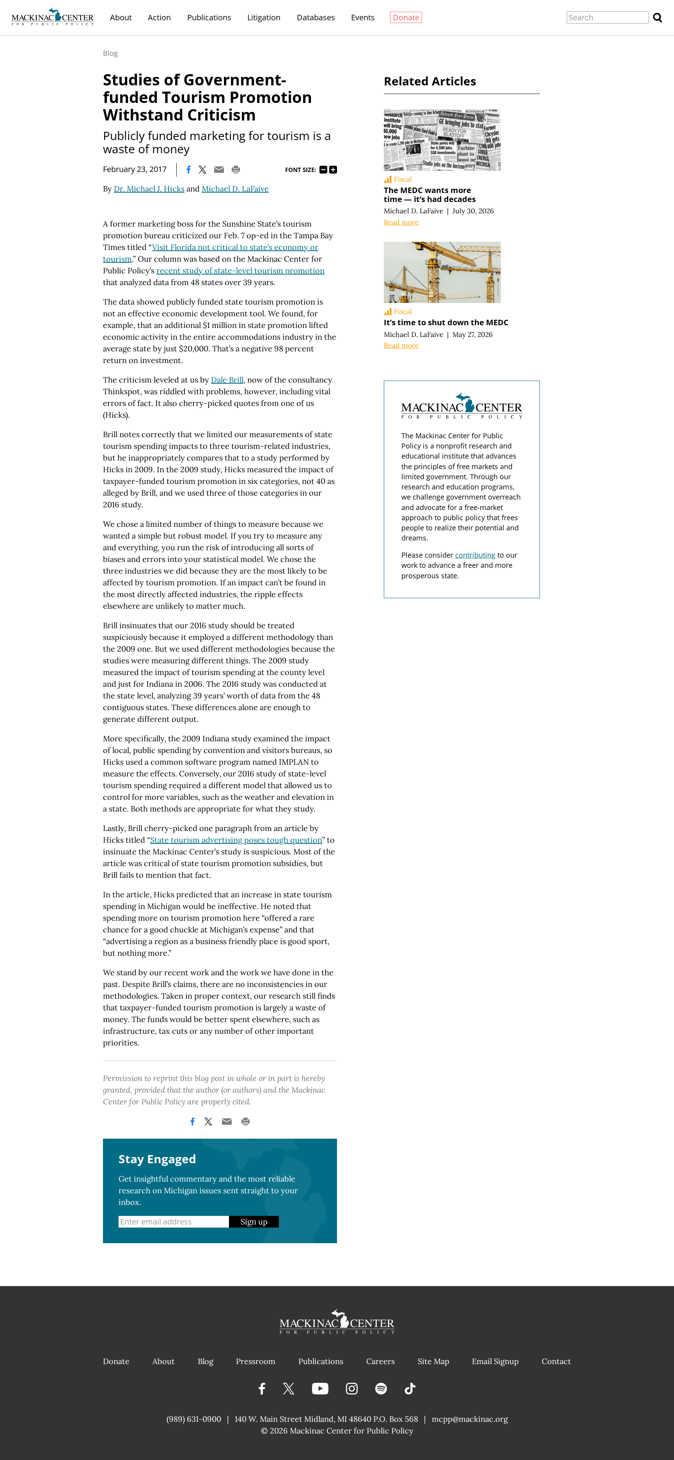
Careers (380, 1361)
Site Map (433, 1361)
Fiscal (403, 179)
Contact (556, 1361)
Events (363, 17)
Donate (406, 17)
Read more (401, 222)
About (121, 17)
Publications (209, 17)
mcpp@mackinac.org (470, 1419)
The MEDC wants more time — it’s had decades (430, 194)
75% (323, 170)
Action (159, 17)
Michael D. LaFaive (235, 188)
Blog (110, 53)
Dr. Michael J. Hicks (149, 188)
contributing (475, 555)
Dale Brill (227, 379)
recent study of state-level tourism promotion (240, 270)
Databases (316, 17)
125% (333, 170)
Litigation (263, 17)
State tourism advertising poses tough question (236, 840)
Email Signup (495, 1361)
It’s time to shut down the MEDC (446, 322)
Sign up (254, 1221)
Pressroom (255, 1361)
